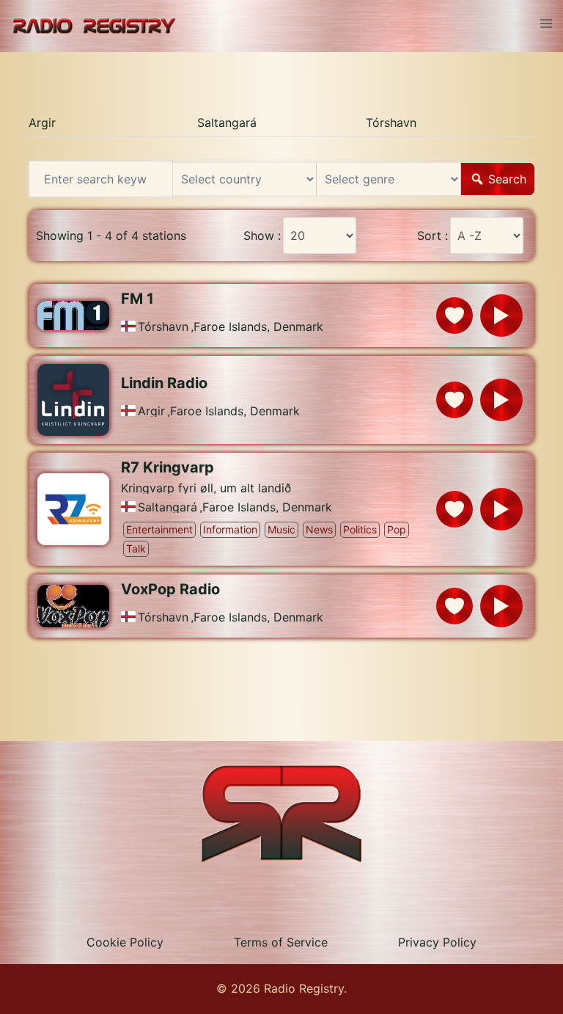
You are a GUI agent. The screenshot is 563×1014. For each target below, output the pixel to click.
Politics (360, 529)
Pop (396, 529)
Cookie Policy (125, 942)
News (319, 529)
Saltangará (227, 122)
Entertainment (159, 529)
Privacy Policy (437, 942)
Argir (42, 122)
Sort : (432, 235)
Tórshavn (391, 122)
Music (281, 529)
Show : (262, 235)
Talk (136, 548)
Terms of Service (281, 942)
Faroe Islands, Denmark (258, 326)
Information (230, 529)
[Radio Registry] (94, 25)
